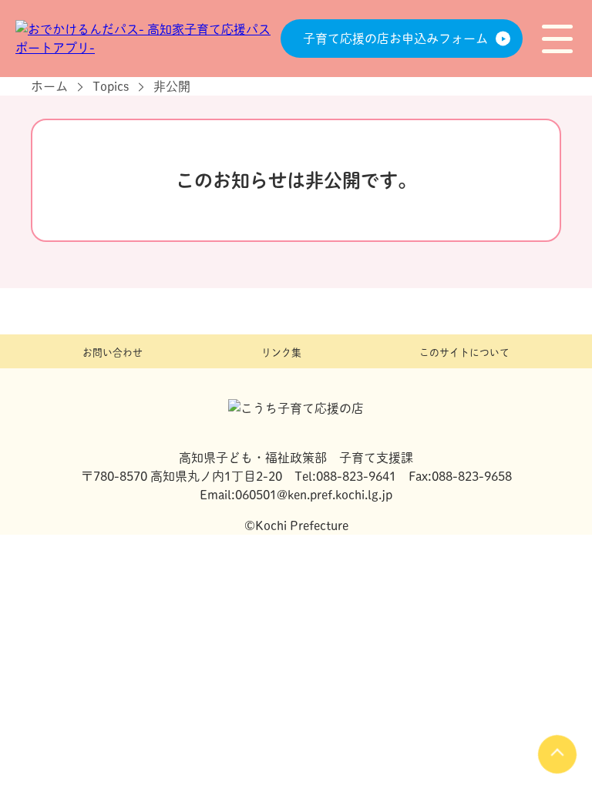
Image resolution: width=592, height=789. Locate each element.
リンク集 (281, 352)
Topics (110, 86)
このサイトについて (464, 352)
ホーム (49, 86)
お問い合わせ (112, 352)
